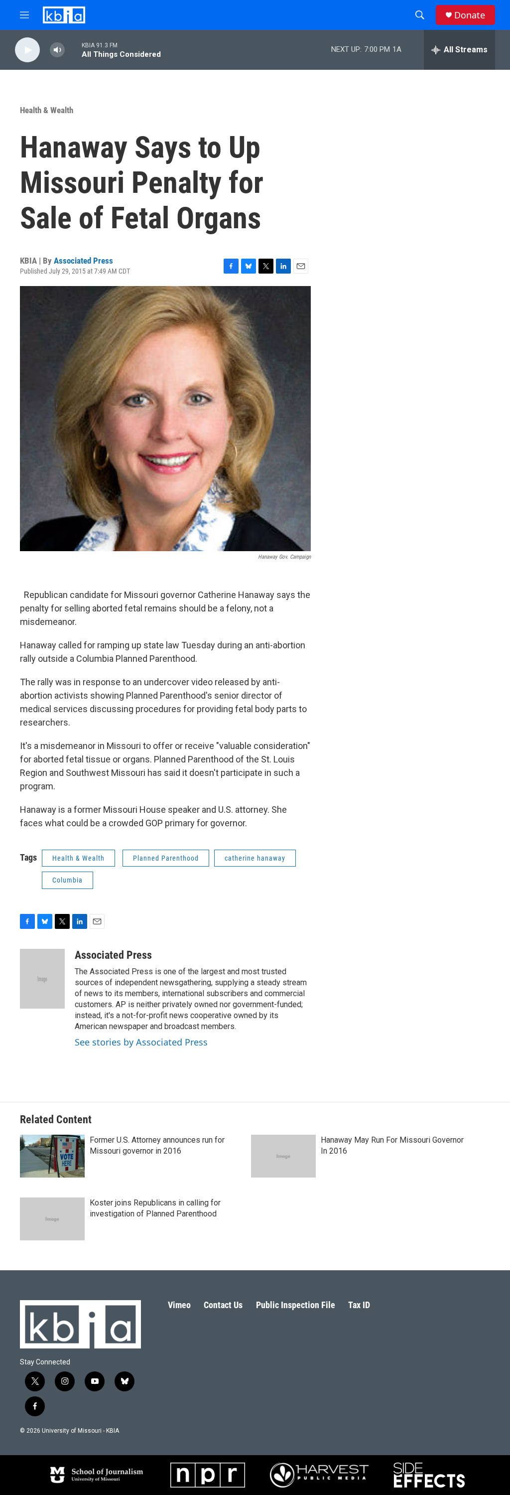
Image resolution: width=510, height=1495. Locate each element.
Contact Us (223, 1305)
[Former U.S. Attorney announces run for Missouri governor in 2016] (52, 1156)
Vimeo (179, 1305)
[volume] (57, 50)
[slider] (73, 49)
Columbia (67, 880)
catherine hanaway (255, 858)
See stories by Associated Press (141, 1042)
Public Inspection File (295, 1305)
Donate (469, 15)
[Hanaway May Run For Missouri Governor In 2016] (283, 1156)
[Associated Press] (42, 979)
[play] (27, 50)
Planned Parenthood (166, 858)
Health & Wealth (46, 110)
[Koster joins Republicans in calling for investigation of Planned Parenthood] (52, 1218)
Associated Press (83, 261)
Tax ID (359, 1305)
